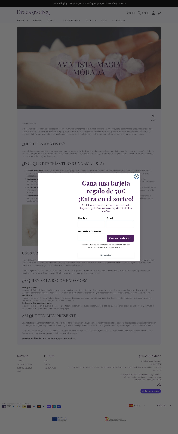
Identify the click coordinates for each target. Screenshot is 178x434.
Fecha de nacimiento (90, 231)
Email (110, 218)
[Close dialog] (136, 176)
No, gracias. (105, 255)
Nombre (82, 218)
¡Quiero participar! (120, 238)
